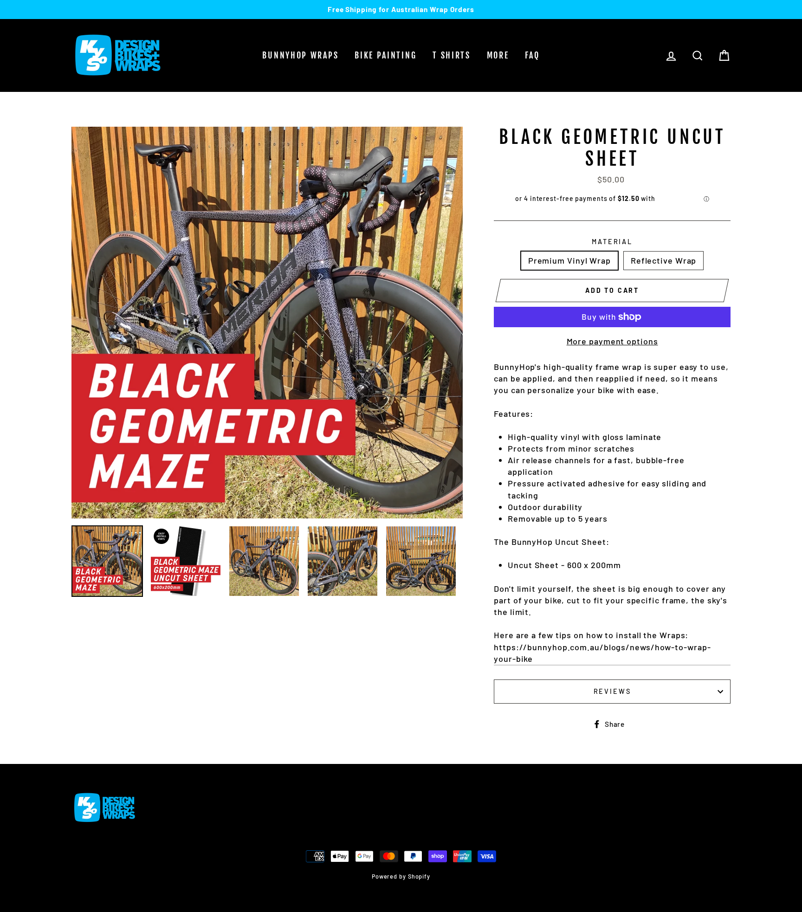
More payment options (612, 341)
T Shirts (452, 55)
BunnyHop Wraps (300, 55)
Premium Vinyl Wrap (569, 260)
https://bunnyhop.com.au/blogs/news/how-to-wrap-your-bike (602, 653)
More (498, 55)
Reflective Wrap (664, 260)
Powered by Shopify (401, 876)
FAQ (532, 55)
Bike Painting (385, 55)
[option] (401, 9)
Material (612, 242)
